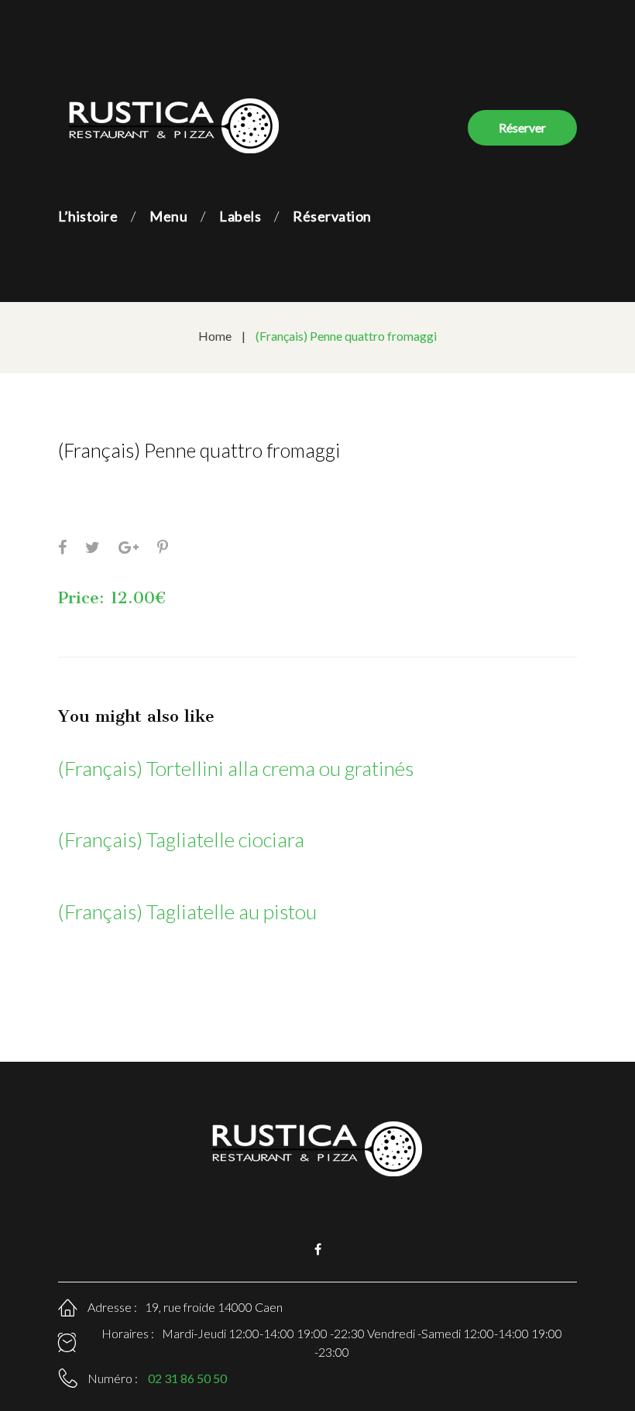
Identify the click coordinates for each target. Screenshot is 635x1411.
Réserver (522, 127)
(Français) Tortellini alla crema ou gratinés (236, 768)
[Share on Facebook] (62, 546)
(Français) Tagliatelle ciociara (181, 839)
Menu (168, 216)
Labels (240, 216)
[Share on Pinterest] (162, 546)
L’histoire (88, 216)
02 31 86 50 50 (187, 1378)
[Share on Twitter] (92, 546)
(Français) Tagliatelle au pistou (187, 911)
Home (215, 335)
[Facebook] (317, 1249)
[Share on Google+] (128, 546)
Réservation (332, 216)
